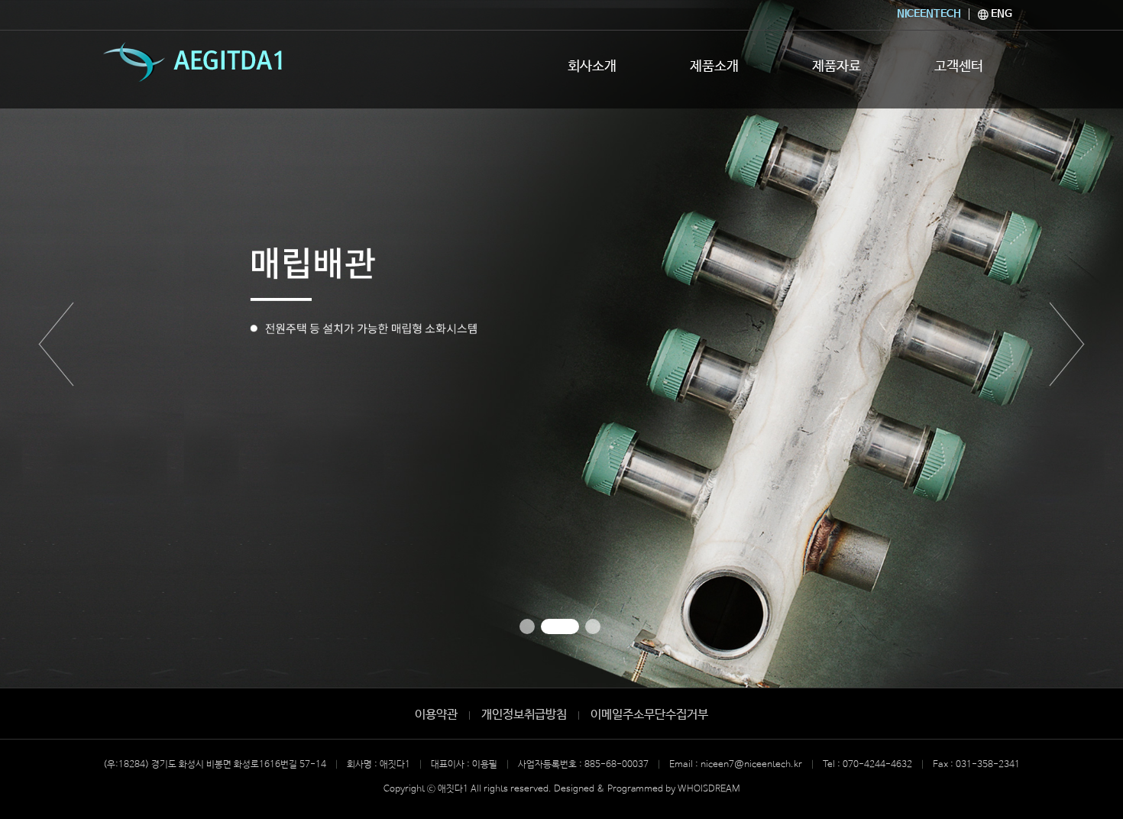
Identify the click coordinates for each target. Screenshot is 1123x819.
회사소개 (592, 66)
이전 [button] (56, 344)
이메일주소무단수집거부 (649, 714)
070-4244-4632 (877, 764)
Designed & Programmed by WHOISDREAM (647, 789)
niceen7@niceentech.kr (751, 764)
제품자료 (836, 66)
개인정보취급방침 (524, 714)
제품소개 (714, 66)
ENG (1000, 14)
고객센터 (958, 66)
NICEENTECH (929, 14)
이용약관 (436, 714)
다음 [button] (1067, 344)
